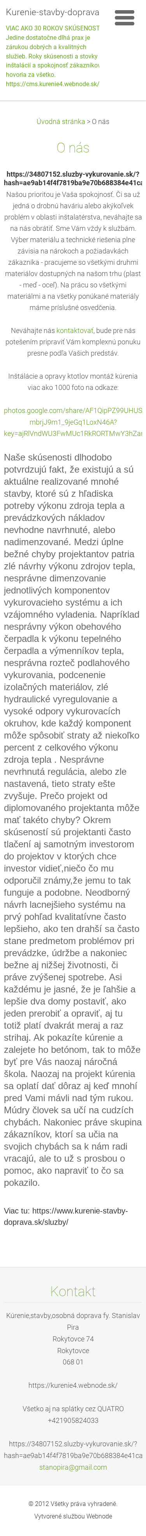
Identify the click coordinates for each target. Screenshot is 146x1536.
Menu (124, 17)
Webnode (99, 1516)
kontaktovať (74, 331)
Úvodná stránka (61, 122)
